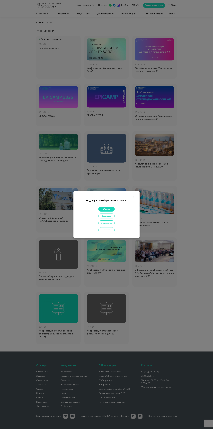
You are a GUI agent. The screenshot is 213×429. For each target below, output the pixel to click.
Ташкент (106, 230)
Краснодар (106, 216)
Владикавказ (106, 223)
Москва (106, 209)
